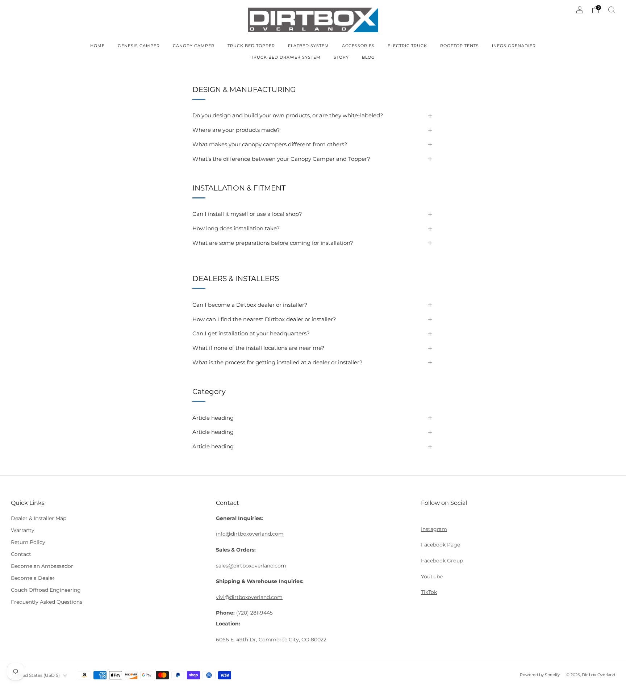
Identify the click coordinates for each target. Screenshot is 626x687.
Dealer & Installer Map (38, 518)
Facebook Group (442, 561)
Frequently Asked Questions (46, 602)
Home (97, 45)
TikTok (429, 592)
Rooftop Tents (459, 45)
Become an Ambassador (42, 566)
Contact (21, 554)
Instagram (434, 529)
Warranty (22, 530)
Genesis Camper (139, 45)
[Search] (611, 9)
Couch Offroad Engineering (46, 590)
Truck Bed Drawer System (286, 57)
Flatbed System (308, 45)
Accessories (358, 45)
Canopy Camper (193, 45)
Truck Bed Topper (251, 45)
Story (341, 57)
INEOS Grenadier (514, 45)
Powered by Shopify (540, 674)
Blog (368, 57)
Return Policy (28, 542)
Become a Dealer (33, 578)
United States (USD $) (36, 675)
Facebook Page (440, 545)
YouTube (432, 576)
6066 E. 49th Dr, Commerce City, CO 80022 (271, 639)
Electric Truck (407, 45)
